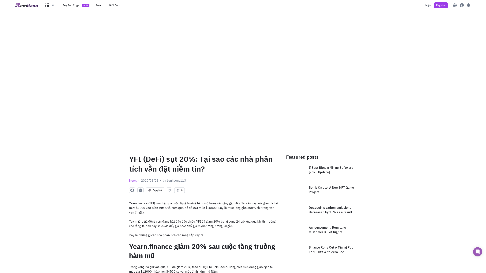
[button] (49, 5)
